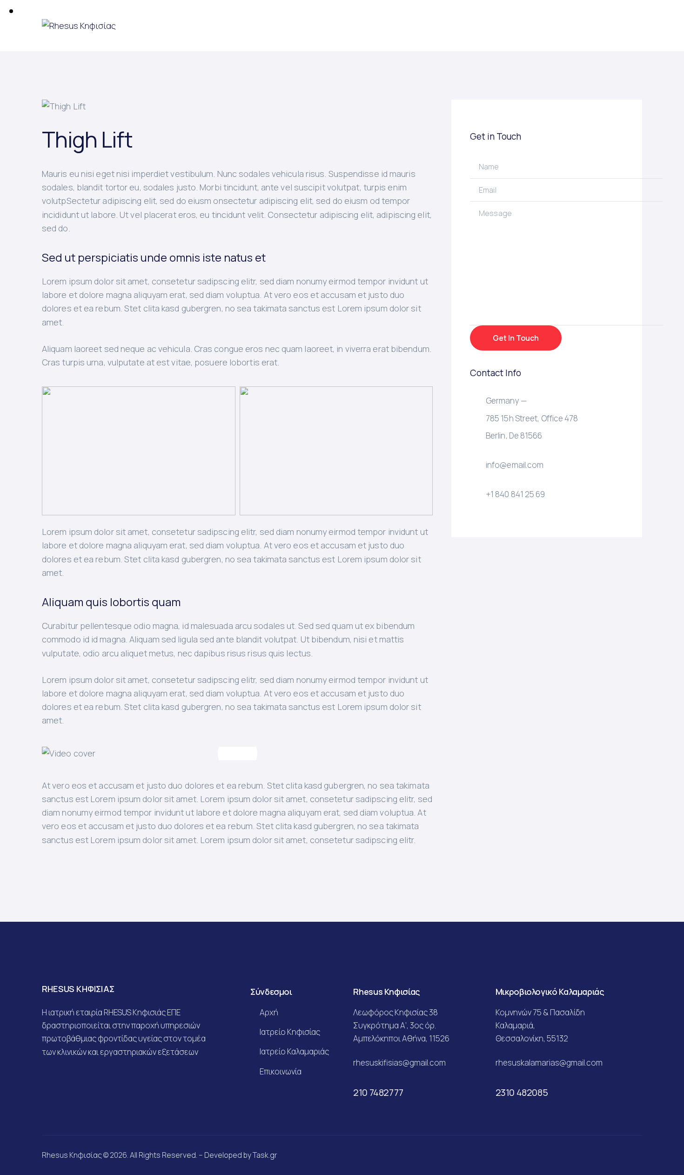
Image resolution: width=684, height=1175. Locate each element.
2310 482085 (522, 1092)
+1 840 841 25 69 (515, 494)
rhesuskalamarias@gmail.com (549, 1062)
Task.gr (265, 1155)
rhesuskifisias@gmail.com (399, 1062)
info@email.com (514, 464)
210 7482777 (378, 1092)
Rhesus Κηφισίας (72, 1155)
